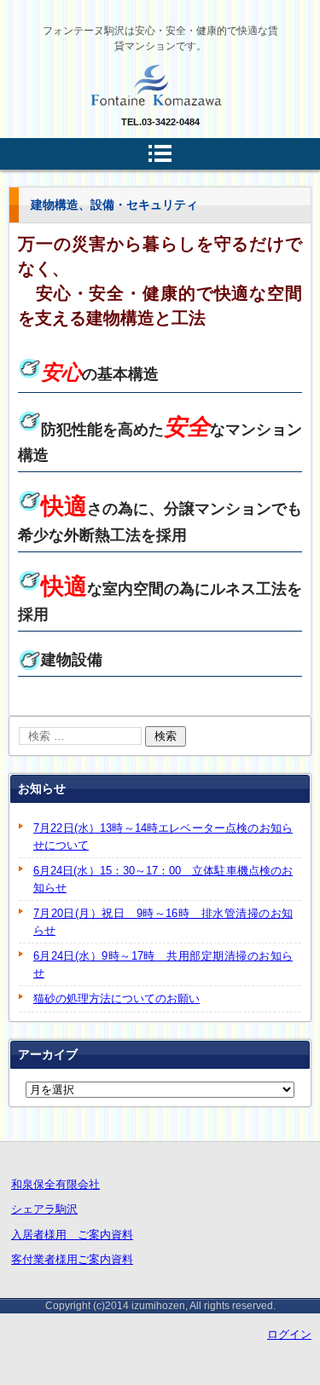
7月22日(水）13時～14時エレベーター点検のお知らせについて (163, 836)
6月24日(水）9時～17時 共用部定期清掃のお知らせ (163, 964)
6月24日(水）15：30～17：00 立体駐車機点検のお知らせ (163, 879)
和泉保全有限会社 (55, 1184)
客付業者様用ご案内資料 (72, 1259)
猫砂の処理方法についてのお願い (116, 998)
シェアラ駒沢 (44, 1209)
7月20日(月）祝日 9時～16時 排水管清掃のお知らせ (163, 922)
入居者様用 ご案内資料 (72, 1234)
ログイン (289, 1334)
